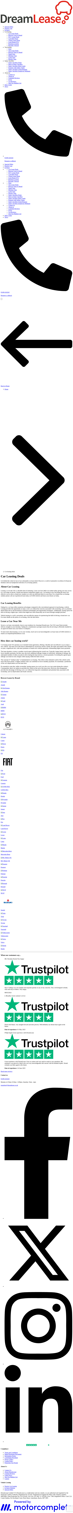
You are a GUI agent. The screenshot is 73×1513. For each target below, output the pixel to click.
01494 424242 (9, 158)
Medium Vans (12, 56)
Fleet (9, 49)
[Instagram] (38, 1364)
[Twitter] (38, 1286)
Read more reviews (6, 1071)
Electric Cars (8, 28)
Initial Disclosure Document (13, 1454)
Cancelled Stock (13, 39)
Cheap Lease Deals (14, 40)
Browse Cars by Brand (15, 35)
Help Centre (8, 85)
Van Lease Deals (13, 50)
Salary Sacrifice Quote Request (17, 69)
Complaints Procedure (11, 1457)
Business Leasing (13, 44)
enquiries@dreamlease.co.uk (9, 1085)
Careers (7, 1479)
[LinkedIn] (38, 1441)
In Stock (7, 30)
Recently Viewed (13, 45)
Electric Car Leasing (11, 1486)
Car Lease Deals (13, 33)
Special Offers (9, 27)
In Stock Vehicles (10, 1488)
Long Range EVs (13, 42)
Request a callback (10, 161)
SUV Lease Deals (13, 37)
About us (11, 76)
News (6, 86)
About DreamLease (10, 1472)
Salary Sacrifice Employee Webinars (19, 71)
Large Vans (11, 57)
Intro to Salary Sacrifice (15, 64)
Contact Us (8, 1470)
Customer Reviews (14, 78)
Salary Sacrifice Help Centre (16, 66)
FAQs (10, 80)
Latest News (8, 1475)
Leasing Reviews (10, 1473)
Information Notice (10, 1456)
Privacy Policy (9, 1459)
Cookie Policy (9, 1461)
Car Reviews (12, 81)
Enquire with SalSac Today (16, 68)
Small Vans (11, 54)
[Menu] (1, 299)
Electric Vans (12, 59)
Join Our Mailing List (14, 83)
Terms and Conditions (11, 1452)
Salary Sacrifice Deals (15, 62)
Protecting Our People (11, 1463)
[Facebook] (38, 1218)
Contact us (11, 74)
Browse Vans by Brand (15, 52)
